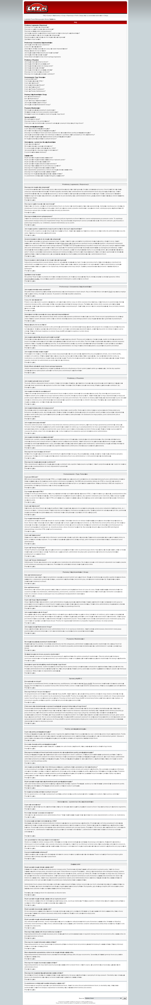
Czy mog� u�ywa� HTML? (34, 81)
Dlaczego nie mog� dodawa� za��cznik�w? (40, 168)
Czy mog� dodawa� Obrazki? (35, 85)
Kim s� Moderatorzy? (32, 98)
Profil (76, 15)
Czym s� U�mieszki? (32, 83)
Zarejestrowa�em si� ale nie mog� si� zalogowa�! (42, 35)
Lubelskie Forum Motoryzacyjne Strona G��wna (39, 19)
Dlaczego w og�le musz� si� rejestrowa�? (39, 29)
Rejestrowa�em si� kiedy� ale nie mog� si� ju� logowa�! (45, 37)
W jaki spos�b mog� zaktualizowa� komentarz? (41, 164)
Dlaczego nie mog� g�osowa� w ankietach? (40, 74)
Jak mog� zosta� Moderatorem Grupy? (38, 104)
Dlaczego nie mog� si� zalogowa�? (37, 27)
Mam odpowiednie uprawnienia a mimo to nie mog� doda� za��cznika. (49, 170)
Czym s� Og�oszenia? (32, 87)
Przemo (27, 686)
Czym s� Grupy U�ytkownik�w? (36, 100)
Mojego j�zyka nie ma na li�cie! (35, 51)
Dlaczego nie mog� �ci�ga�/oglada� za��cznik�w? (44, 174)
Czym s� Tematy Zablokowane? (35, 91)
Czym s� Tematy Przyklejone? (34, 89)
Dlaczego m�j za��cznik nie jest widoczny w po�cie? (43, 166)
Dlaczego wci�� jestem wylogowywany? (38, 31)
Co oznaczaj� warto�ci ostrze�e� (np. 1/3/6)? (40, 148)
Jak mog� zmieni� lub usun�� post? (37, 64)
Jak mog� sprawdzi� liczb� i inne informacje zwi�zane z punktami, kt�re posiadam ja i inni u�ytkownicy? (60, 135)
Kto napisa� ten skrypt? (32, 119)
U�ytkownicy (56, 15)
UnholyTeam (92, 1003)
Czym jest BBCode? (31, 79)
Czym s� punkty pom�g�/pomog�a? (37, 129)
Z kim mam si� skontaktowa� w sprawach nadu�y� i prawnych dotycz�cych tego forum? (54, 123)
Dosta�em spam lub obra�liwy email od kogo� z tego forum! (45, 114)
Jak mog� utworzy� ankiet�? (35, 68)
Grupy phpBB (87, 683)
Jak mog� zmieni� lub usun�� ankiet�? (39, 70)
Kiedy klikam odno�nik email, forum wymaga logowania (43, 57)
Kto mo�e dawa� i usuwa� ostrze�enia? (39, 146)
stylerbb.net (78, 1003)
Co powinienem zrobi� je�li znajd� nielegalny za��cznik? (45, 176)
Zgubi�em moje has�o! (32, 39)
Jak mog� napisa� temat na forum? (36, 62)
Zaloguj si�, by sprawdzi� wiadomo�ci (90, 15)
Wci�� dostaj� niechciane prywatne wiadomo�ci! (41, 112)
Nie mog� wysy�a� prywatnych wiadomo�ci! (40, 110)
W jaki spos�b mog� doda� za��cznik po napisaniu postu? (45, 160)
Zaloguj (106, 15)
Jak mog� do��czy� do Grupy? (36, 102)
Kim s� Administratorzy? (32, 96)
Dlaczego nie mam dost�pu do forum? (37, 72)
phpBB (67, 1001)
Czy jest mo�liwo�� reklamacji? (36, 152)
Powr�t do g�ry (30, 200)
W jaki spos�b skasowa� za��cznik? (37, 162)
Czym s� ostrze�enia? (32, 144)
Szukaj (49, 15)
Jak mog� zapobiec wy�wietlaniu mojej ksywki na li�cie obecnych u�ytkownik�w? (52, 33)
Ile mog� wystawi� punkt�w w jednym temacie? (41, 139)
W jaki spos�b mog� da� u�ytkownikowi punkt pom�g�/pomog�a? (48, 137)
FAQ (44, 15)
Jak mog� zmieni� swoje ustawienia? (37, 45)
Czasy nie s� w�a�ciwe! (33, 47)
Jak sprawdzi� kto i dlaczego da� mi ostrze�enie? (41, 150)
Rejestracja (70, 15)
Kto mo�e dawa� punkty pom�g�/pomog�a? (40, 131)
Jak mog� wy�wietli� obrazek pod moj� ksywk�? (42, 53)
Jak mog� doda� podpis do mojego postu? (39, 66)
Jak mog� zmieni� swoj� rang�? (36, 55)
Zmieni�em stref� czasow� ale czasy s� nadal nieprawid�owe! (46, 49)
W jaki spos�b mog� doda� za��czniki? (39, 158)
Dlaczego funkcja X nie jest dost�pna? (37, 121)
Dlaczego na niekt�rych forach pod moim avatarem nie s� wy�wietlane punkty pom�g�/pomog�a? (58, 133)
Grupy (63, 15)
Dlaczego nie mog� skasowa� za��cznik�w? (40, 172)
